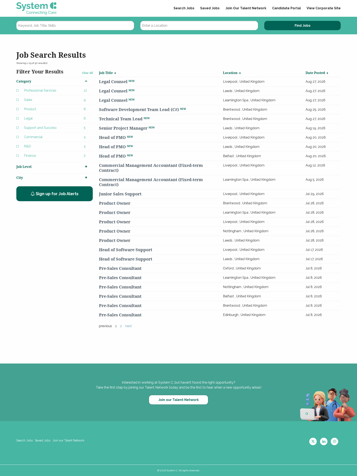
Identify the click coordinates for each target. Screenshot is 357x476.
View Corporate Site (324, 8)
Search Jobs (184, 8)
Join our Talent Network (245, 8)
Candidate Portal (286, 8)
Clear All (87, 73)
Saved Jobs (210, 8)
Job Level (24, 167)
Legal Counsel (113, 81)
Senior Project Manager (123, 128)
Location (231, 73)
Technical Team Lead (121, 119)
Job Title (106, 73)
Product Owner (114, 203)
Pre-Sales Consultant (120, 268)
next (128, 326)
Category (23, 81)
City (19, 178)
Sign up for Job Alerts (57, 193)
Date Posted (316, 73)
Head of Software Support (125, 249)
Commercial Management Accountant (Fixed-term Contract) (151, 168)
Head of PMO (112, 137)
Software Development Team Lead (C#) (139, 109)
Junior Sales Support (120, 194)
